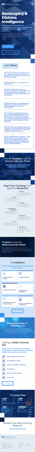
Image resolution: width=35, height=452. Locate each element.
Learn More (17, 311)
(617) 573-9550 (5, 448)
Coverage (29, 444)
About (28, 445)
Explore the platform (10, 52)
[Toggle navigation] (32, 4)
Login (28, 448)
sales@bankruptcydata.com (7, 447)
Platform (21, 444)
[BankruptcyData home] (10, 4)
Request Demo (8, 46)
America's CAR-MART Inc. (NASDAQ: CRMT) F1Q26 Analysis (16, 83)
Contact (20, 448)
